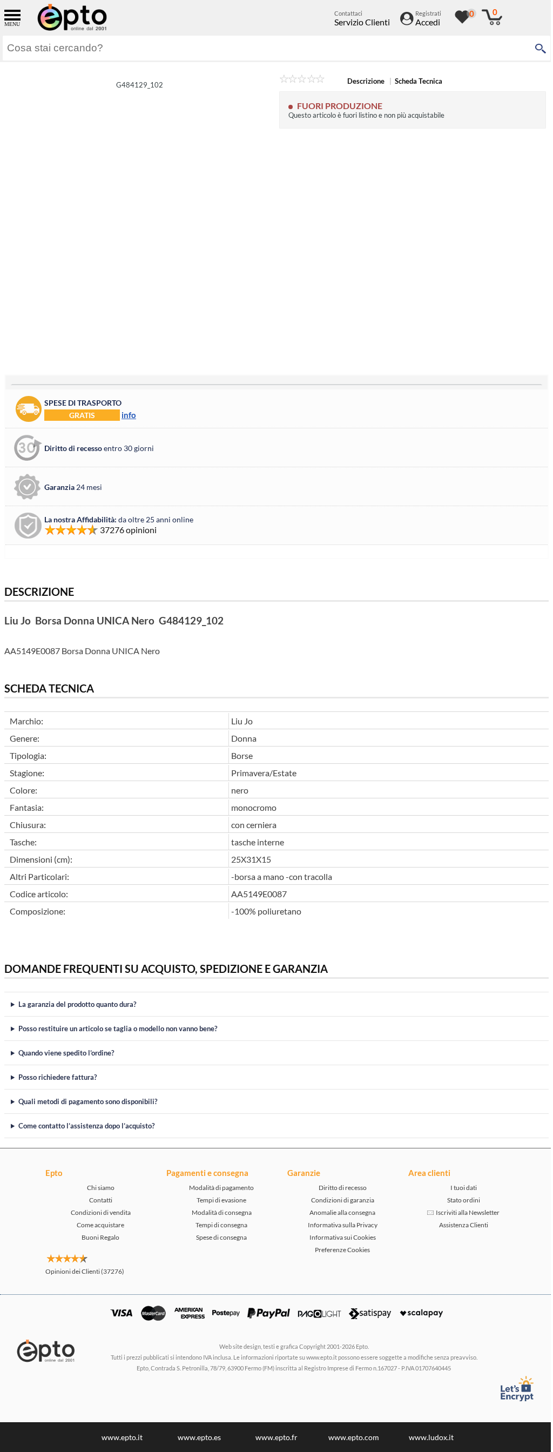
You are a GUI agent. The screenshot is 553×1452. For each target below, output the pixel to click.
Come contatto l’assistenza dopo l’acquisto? (86, 1125)
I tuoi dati (459, 1187)
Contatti (96, 1200)
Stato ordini (459, 1200)
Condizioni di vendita (96, 1212)
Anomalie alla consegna (339, 1212)
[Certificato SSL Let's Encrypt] (508, 1388)
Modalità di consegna (217, 1212)
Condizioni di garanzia (338, 1200)
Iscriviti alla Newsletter (463, 1212)
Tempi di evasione (217, 1200)
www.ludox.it (426, 1437)
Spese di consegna (217, 1237)
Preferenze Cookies (338, 1249)
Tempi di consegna (218, 1224)
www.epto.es (195, 1437)
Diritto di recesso (338, 1187)
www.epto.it (118, 1437)
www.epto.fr (273, 1437)
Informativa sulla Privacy (338, 1224)
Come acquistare (96, 1224)
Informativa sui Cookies (338, 1237)
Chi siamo (96, 1187)
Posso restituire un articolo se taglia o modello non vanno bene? (117, 1028)
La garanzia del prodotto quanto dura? (77, 1004)
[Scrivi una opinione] (302, 80)
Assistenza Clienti (459, 1224)
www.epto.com (350, 1437)
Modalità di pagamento (217, 1187)
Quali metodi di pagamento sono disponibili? (87, 1101)
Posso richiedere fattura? (57, 1077)
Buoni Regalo (97, 1237)
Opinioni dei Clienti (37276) (81, 1271)
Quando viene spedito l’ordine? (66, 1052)
